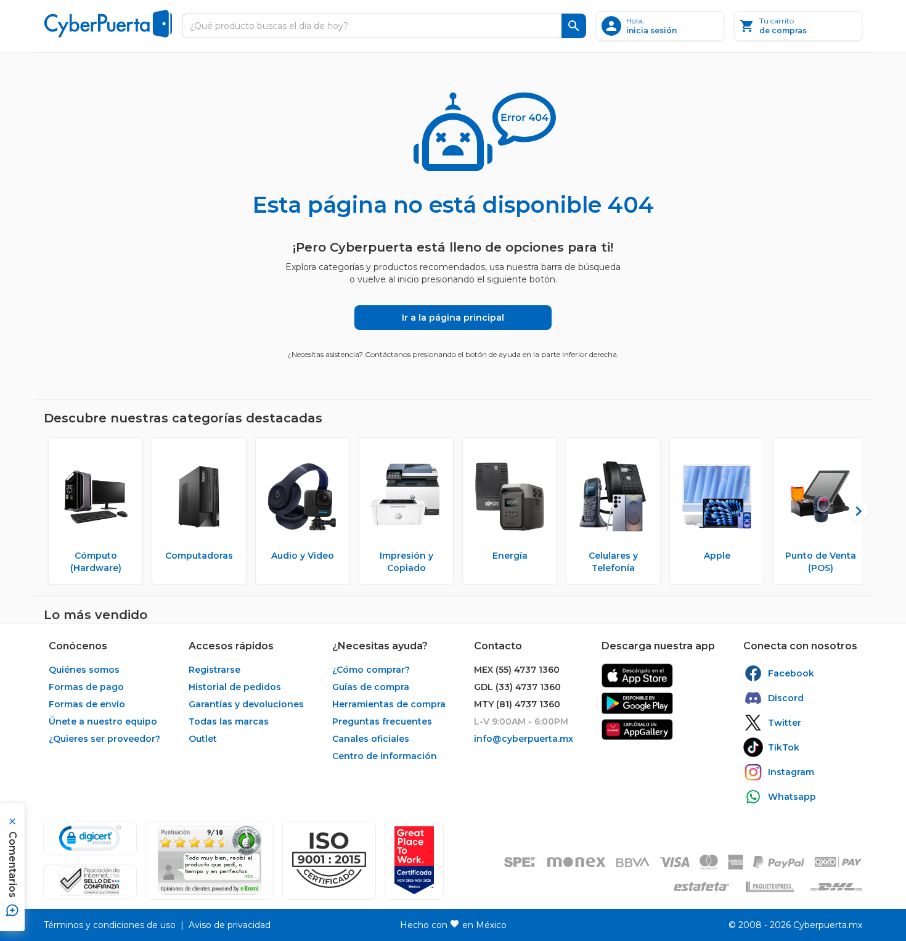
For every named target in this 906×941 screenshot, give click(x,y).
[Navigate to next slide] (853, 511)
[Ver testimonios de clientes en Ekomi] (209, 860)
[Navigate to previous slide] (53, 511)
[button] (329, 860)
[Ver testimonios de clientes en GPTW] (414, 860)
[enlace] (637, 676)
